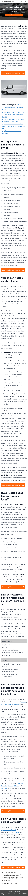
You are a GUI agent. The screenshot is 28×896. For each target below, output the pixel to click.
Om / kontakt (9, 894)
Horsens (23, 702)
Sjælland (17, 832)
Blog (15, 893)
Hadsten (4, 707)
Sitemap (19, 893)
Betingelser (24, 893)
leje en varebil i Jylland (8, 830)
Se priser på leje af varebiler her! (14, 15)
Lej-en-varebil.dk (7, 2)
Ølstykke (4, 704)
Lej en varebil (2, 894)
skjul (19, 105)
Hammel (10, 704)
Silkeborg (17, 704)
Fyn (9, 832)
